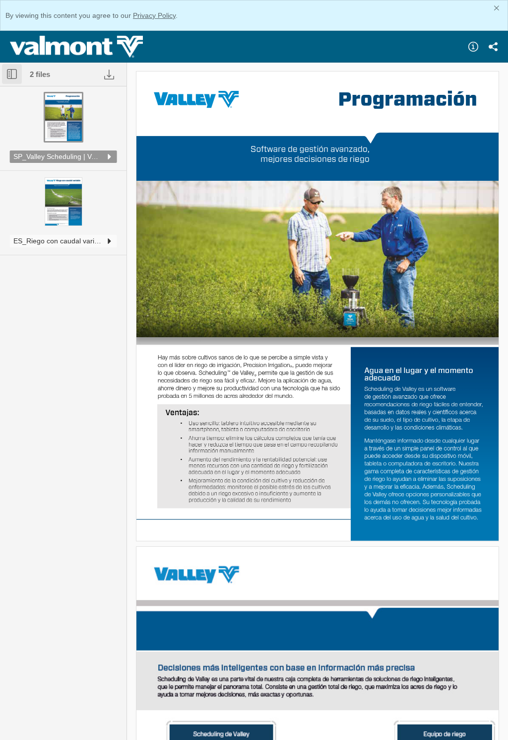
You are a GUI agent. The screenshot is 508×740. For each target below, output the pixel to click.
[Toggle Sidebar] (12, 74)
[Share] (493, 47)
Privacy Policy (154, 15)
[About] (473, 47)
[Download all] (109, 74)
